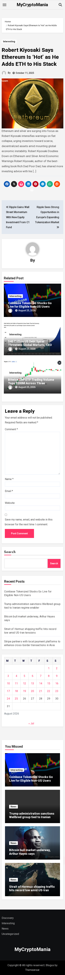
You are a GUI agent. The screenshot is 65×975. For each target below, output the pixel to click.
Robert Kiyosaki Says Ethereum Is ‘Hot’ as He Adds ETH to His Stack (30, 57)
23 (56, 691)
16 (56, 683)
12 (24, 683)
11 (16, 683)
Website (10, 502)
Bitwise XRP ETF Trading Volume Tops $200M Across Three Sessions (31, 383)
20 (32, 691)
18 (16, 691)
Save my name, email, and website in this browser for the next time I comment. (28, 522)
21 (40, 691)
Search (10, 552)
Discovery (8, 918)
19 (24, 691)
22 (48, 691)
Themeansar (32, 970)
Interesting (9, 41)
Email (9, 491)
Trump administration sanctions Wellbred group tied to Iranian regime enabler (31, 817)
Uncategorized (10, 934)
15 (48, 683)
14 (40, 683)
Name (9, 479)
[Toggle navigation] (4, 5)
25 (16, 698)
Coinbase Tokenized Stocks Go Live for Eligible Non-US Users (30, 304)
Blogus (50, 965)
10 (8, 683)
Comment (11, 429)
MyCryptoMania (32, 4)
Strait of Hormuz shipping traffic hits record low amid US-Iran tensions (32, 890)
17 (8, 691)
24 (8, 698)
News (13, 806)
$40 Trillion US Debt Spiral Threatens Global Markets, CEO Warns (30, 345)
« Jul (31, 723)
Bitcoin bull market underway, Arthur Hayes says (29, 851)
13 (32, 683)
